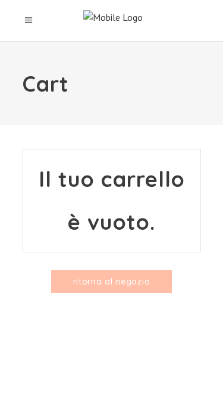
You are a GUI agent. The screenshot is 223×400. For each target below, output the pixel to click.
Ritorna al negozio (111, 281)
